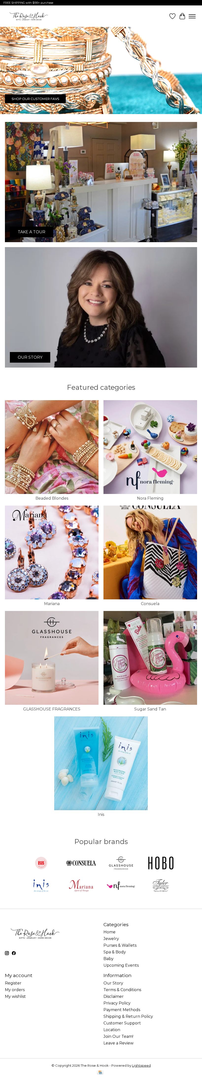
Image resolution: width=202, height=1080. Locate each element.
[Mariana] (81, 886)
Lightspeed (141, 1065)
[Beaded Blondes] (41, 863)
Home (109, 932)
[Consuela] (81, 863)
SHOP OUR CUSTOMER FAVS (35, 99)
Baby (108, 958)
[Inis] (41, 886)
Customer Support (122, 1023)
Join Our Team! (118, 1036)
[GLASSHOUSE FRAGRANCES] (120, 863)
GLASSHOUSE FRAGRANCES (51, 709)
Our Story (113, 983)
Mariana (52, 603)
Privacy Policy (117, 1003)
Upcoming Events (121, 965)
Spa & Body (114, 952)
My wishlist (15, 996)
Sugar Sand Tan (150, 709)
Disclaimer (113, 996)
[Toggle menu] (192, 16)
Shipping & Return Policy (128, 1016)
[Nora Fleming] (120, 886)
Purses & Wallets (119, 945)
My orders (15, 989)
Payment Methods (121, 1009)
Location (111, 1029)
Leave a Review (118, 1043)
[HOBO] (160, 863)
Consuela (150, 603)
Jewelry (111, 938)
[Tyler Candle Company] (160, 886)
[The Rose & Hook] (28, 16)
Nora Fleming (150, 498)
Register (13, 983)
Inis (101, 814)
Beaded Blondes (51, 498)
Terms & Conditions (122, 989)
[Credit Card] (100, 1072)
